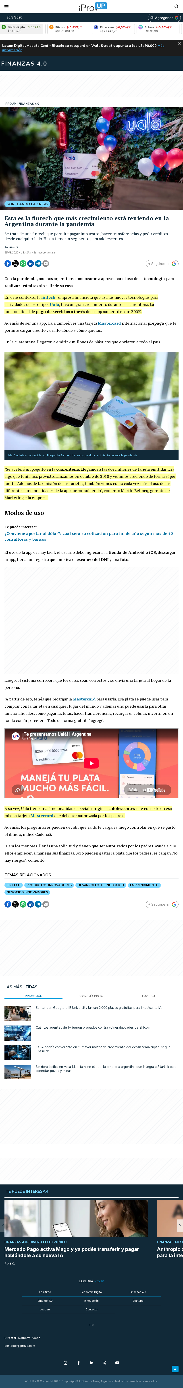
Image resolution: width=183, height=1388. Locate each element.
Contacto (91, 1309)
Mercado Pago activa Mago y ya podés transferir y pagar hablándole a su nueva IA (71, 1252)
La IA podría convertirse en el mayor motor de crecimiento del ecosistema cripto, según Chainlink (103, 1049)
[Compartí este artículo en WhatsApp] (23, 263)
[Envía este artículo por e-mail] (45, 263)
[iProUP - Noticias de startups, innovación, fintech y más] (91, 6)
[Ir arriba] (175, 1369)
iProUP (13, 247)
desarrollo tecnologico (101, 885)
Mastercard (109, 323)
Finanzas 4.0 (138, 1292)
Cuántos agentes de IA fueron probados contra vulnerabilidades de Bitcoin (93, 1027)
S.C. (12, 1263)
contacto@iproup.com (19, 1345)
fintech (48, 297)
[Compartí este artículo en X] (15, 263)
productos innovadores (49, 885)
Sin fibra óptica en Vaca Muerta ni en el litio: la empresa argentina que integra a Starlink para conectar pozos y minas (106, 1069)
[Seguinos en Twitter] (104, 1363)
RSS (91, 1325)
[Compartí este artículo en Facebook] (7, 263)
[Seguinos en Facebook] (79, 1363)
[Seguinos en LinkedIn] (91, 1363)
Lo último (45, 1292)
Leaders (45, 1309)
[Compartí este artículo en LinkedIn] (30, 263)
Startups (138, 1300)
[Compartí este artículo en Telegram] (38, 263)
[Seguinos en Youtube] (117, 1363)
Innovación (91, 1300)
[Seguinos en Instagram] (66, 1363)
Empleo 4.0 (45, 1300)
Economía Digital (91, 1292)
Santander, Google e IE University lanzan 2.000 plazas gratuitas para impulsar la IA (99, 1007)
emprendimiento (144, 885)
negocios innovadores (27, 892)
